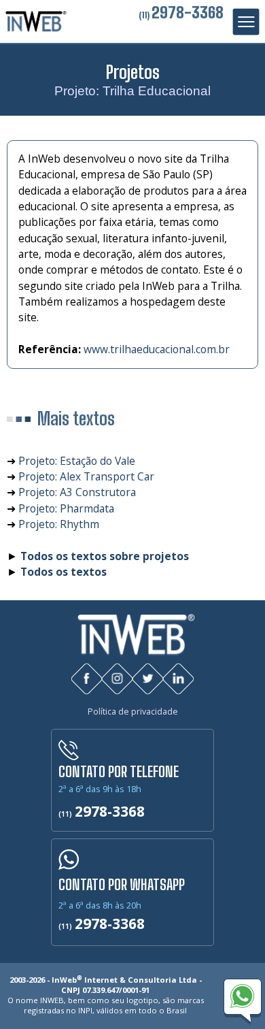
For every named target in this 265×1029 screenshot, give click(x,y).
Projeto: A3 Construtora (77, 492)
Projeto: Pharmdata (66, 508)
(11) (181, 15)
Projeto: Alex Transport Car (86, 476)
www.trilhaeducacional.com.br (157, 349)
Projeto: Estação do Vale (76, 460)
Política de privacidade (133, 711)
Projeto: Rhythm (58, 524)
